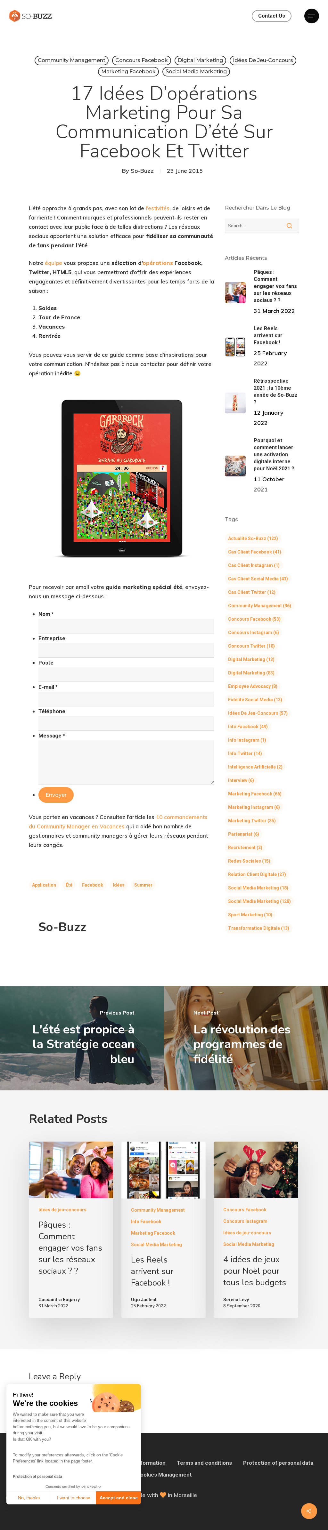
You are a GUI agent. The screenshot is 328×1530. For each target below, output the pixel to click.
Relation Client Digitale (257, 874)
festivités (157, 208)
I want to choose (73, 1497)
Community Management (71, 60)
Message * (51, 735)
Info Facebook (248, 726)
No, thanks (29, 1497)
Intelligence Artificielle (255, 766)
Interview (241, 780)
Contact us (271, 16)
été (69, 885)
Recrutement (245, 847)
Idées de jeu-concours (263, 60)
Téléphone (51, 711)
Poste (45, 662)
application (44, 885)
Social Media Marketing (196, 71)
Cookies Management (164, 1474)
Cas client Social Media (258, 578)
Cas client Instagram (254, 565)
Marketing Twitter (252, 820)
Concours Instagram (253, 632)
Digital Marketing (200, 60)
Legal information (143, 1463)
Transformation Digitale (258, 928)
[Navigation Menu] (311, 16)
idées (119, 885)
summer (143, 885)
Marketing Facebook (128, 71)
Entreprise (51, 638)
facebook (92, 885)
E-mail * (48, 687)
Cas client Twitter (251, 592)
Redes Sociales (249, 861)
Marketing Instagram (254, 807)
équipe (53, 262)
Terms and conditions (204, 1463)
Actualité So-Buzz (253, 538)
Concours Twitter (251, 646)
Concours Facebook (141, 60)
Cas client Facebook (254, 551)
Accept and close (119, 1497)
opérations (159, 262)
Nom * (46, 614)
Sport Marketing (250, 914)
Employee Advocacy (252, 686)
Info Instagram (247, 740)
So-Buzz (142, 170)
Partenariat (243, 834)
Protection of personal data (37, 1476)
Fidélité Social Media (255, 699)
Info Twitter (245, 753)
